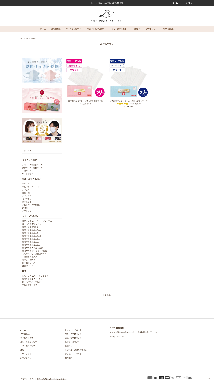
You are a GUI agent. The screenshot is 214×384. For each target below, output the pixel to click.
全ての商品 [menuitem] (56, 29)
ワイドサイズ (27, 174)
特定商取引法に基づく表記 (76, 350)
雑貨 (22, 350)
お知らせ (68, 346)
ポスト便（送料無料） (31, 205)
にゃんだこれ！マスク (31, 282)
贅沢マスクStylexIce (30, 242)
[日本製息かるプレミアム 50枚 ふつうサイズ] (129, 78)
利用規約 (68, 358)
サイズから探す (26, 338)
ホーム (22, 38)
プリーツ (26, 184)
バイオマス (26, 196)
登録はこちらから (117, 336)
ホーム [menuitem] (43, 29)
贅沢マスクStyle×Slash (31, 236)
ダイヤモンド (27, 199)
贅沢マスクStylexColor (31, 230)
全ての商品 (25, 334)
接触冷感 (26, 193)
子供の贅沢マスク (29, 257)
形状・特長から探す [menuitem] (95, 29)
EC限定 (25, 208)
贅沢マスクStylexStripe (31, 239)
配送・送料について (73, 334)
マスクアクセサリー (30, 285)
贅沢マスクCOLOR (30, 227)
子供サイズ (26, 171)
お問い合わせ (25, 358)
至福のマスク (27, 266)
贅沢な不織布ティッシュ (32, 279)
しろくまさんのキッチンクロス (35, 276)
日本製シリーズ (28, 263)
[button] (122, 103)
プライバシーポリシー (74, 354)
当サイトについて (72, 342)
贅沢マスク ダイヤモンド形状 (34, 251)
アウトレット (27, 211)
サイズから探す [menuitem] (72, 29)
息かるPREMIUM (29, 260)
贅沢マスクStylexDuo (31, 233)
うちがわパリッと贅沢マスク (34, 254)
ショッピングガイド (73, 330)
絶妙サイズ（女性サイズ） (33, 168)
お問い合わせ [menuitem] (168, 29)
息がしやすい (27, 202)
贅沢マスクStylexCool (31, 245)
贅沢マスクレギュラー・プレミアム (37, 221)
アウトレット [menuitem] (151, 29)
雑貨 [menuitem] (136, 29)
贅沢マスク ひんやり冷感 (32, 248)
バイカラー (26, 190)
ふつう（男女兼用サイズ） (33, 165)
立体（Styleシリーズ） (31, 187)
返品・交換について (73, 338)
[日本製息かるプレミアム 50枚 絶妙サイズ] (86, 78)
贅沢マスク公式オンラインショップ (51, 379)
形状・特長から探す (28, 342)
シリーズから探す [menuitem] (119, 29)
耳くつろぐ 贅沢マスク (31, 224)
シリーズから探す (27, 346)
